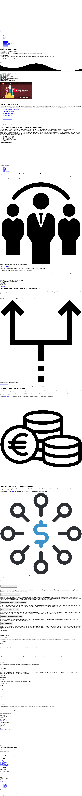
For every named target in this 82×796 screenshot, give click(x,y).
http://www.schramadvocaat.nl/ (5, 729)
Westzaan (4, 168)
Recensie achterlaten (4, 765)
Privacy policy (3, 763)
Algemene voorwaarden (4, 764)
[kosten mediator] (41, 479)
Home (1, 29)
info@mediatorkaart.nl (4, 781)
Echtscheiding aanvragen (7, 43)
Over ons (2, 31)
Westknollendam (6, 171)
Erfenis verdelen (5, 42)
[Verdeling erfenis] (41, 574)
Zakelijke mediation (6, 44)
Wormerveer (5, 167)
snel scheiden (9, 298)
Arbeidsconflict (5, 46)
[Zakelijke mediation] (41, 263)
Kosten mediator (5, 41)
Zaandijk (4, 169)
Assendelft (4, 170)
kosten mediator (6, 396)
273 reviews (15, 73)
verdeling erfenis (14, 491)
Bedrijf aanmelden (3, 762)
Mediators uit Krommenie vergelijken (7, 60)
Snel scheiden (5, 45)
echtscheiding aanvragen (52, 298)
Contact (1, 32)
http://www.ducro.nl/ (4, 720)
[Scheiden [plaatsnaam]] (41, 381)
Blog (1, 30)
